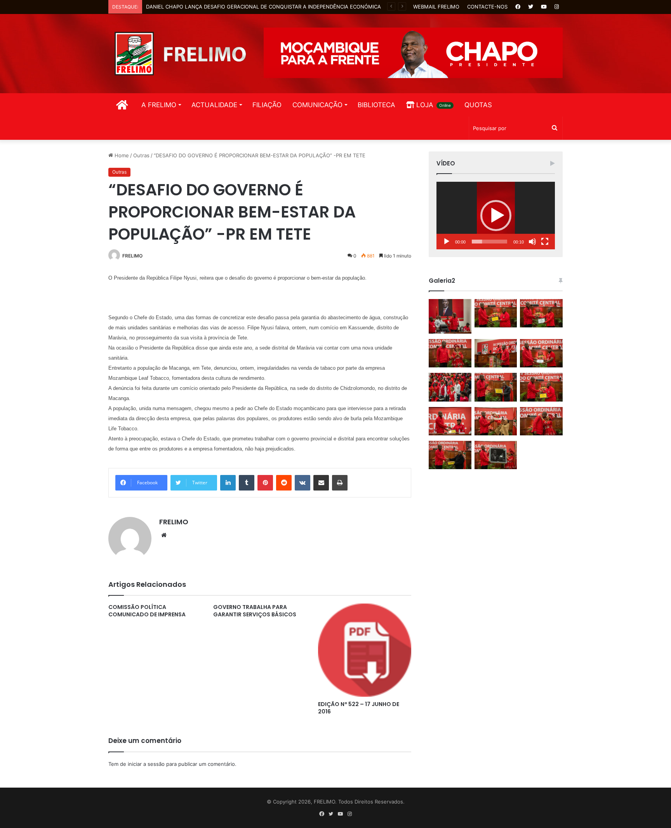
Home (121, 155)
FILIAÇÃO (267, 105)
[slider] (489, 242)
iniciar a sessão (146, 764)
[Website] (164, 535)
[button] (495, 215)
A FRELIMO (158, 105)
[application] (495, 215)
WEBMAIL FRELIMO (436, 6)
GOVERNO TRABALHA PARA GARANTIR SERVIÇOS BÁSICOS (254, 610)
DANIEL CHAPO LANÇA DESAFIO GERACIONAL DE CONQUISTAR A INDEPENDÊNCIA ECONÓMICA (263, 6)
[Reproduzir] (446, 241)
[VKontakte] (302, 483)
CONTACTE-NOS (487, 6)
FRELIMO (132, 256)
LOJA (432, 105)
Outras (141, 155)
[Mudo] (532, 241)
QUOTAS (478, 105)
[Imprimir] (340, 483)
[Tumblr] (246, 483)
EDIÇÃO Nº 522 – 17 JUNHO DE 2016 (358, 707)
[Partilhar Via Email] (321, 483)
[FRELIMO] (180, 54)
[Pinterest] (265, 483)
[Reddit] (284, 483)
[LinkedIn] (228, 483)
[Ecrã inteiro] (545, 241)
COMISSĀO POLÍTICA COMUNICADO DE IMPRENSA (147, 610)
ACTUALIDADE (214, 105)
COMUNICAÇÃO (317, 105)
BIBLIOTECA (376, 105)
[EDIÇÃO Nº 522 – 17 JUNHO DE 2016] (364, 650)
